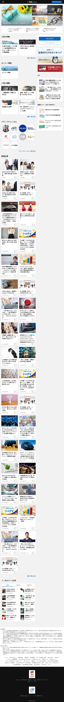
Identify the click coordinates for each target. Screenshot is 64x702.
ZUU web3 (43, 664)
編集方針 (33, 661)
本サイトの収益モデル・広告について (14, 661)
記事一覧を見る (31, 576)
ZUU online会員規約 (41, 661)
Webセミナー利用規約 (10, 662)
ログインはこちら (50, 42)
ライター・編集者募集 (12, 659)
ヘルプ (49, 664)
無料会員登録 (49, 38)
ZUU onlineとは (13, 657)
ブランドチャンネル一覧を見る (27, 151)
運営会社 (26, 657)
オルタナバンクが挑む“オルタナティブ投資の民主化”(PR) (15, 30)
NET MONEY (37, 664)
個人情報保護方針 (17, 664)
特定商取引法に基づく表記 (38, 662)
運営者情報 (20, 657)
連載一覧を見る (31, 116)
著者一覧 (57, 657)
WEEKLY (18, 585)
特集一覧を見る (31, 58)
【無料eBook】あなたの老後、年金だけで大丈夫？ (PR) (49, 30)
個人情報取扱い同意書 (27, 664)
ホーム (6, 657)
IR (37, 657)
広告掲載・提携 (42, 657)
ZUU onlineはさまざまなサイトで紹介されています (30, 659)
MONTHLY (29, 585)
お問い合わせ (50, 657)
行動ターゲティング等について (52, 662)
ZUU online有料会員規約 (53, 661)
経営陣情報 (32, 657)
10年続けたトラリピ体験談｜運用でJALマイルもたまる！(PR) (33, 30)
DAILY (7, 585)
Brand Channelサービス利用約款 (23, 662)
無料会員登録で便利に (56, 1)
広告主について (53, 659)
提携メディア (45, 659)
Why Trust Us (27, 661)
